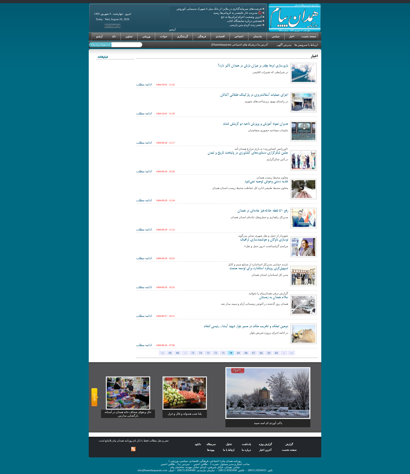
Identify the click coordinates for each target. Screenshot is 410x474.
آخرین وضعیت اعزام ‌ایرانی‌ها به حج (241, 17)
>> (291, 353)
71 (223, 353)
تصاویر (129, 36)
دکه (114, 36)
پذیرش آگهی (284, 45)
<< (162, 353)
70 (230, 353)
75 (192, 353)
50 (268, 353)
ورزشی (146, 36)
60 (276, 353)
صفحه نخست (308, 36)
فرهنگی (202, 36)
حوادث (163, 36)
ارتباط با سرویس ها (306, 45)
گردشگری (182, 36)
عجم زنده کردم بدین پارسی (246, 25)
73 (208, 353)
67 (253, 353)
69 (238, 353)
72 (215, 353)
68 (246, 353)
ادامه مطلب (144, 84)
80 (177, 353)
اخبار (291, 36)
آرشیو (99, 36)
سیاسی (276, 36)
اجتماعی (238, 36)
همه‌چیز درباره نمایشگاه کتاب (244, 21)
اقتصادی (220, 36)
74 (200, 353)
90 (170, 353)
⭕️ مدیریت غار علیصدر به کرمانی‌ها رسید (237, 12)
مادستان (257, 36)
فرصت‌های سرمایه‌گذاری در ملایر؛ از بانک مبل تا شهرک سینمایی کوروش (219, 8)
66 (261, 353)
